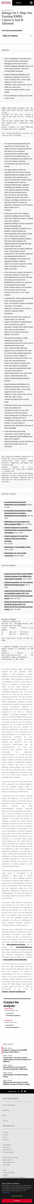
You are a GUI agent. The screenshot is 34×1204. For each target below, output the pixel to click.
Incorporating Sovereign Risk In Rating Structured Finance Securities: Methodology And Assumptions (18, 513)
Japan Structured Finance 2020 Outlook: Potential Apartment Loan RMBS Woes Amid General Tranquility (18, 576)
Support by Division (7, 1160)
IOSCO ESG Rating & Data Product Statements (14, 1177)
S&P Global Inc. (9, 1126)
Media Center (6, 1110)
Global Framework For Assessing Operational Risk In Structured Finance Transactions (18, 530)
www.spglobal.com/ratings (16, 944)
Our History (5, 1134)
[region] (17, 1191)
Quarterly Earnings (7, 1149)
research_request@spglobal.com (13, 991)
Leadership (5, 1175)
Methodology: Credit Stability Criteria (17, 547)
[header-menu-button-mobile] (31, 3)
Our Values (5, 1132)
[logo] (6, 3)
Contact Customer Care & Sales (10, 1157)
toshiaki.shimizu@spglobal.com (13, 1015)
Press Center (6, 1139)
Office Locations (6, 1164)
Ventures (5, 1137)
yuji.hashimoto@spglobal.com (13, 1027)
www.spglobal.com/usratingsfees (15, 960)
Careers (5, 1170)
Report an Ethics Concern (9, 1162)
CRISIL (4, 1115)
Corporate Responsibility (9, 1172)
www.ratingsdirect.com (24, 947)
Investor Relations (7, 1145)
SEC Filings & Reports (8, 1152)
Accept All (17, 1200)
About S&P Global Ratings (9, 1105)
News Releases (6, 1147)
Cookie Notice (6, 1192)
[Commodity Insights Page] (19, 1091)
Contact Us (5, 1120)
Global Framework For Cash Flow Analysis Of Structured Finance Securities (16, 538)
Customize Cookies (17, 1195)
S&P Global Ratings (10, 1098)
